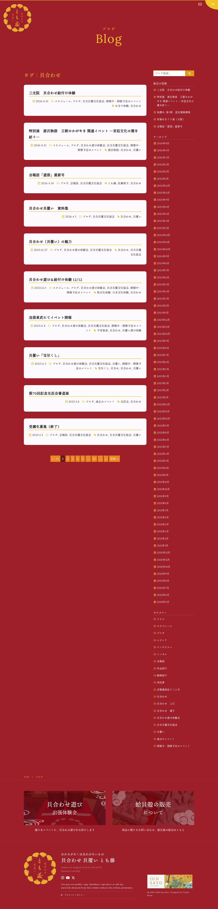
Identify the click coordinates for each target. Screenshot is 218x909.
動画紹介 (162, 675)
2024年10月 (163, 249)
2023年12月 (163, 320)
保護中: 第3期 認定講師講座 (174, 112)
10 (94, 458)
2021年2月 (163, 538)
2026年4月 (163, 157)
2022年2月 (163, 468)
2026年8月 (163, 143)
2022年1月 (163, 475)
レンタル (162, 654)
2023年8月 (163, 348)
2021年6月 (163, 517)
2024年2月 (163, 305)
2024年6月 (163, 277)
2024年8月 (163, 263)
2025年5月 (163, 214)
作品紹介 (162, 668)
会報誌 (74, 183)
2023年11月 (163, 327)
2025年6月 (163, 207)
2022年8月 (163, 432)
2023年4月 (163, 376)
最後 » (114, 458)
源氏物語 (113, 150)
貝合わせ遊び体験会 (93, 145)
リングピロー (164, 647)
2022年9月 (163, 425)
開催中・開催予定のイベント (123, 101)
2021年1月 (162, 545)
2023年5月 (163, 369)
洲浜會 (161, 682)
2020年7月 (163, 588)
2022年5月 (163, 447)
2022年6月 (163, 440)
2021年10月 (163, 489)
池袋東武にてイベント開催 (50, 317)
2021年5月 (163, 524)
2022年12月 (163, 404)
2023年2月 (163, 390)
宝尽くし (103, 368)
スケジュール (63, 101)
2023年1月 (163, 397)
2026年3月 (163, 164)
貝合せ (115, 368)
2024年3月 (163, 298)
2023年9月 (163, 341)
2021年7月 (163, 510)
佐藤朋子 (123, 183)
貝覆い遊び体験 (131, 330)
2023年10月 (163, 334)
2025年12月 (163, 185)
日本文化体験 (120, 292)
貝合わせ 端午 (166, 711)
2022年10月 (163, 418)
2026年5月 (163, 150)
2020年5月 (163, 602)
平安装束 (102, 330)
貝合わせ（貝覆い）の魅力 (50, 241)
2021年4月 (163, 531)
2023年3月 (163, 383)
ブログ (77, 101)
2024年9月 (163, 256)
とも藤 (112, 183)
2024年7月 (163, 270)
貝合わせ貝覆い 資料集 (48, 208)
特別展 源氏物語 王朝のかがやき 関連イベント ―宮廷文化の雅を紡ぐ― (175, 101)
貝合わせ (135, 106)
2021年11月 (163, 482)
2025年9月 (163, 199)
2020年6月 (163, 595)
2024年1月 (163, 312)
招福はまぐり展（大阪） (171, 119)
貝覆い (137, 150)
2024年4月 (163, 291)
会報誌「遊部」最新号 (47, 175)
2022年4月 (163, 454)
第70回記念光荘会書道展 (49, 393)
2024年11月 (163, 242)
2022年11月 (163, 411)
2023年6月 (163, 362)
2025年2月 (163, 228)
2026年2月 (163, 171)
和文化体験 (104, 292)
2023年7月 (163, 355)
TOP (26, 777)
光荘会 (125, 401)
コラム (161, 619)
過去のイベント (105, 401)
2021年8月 (163, 503)
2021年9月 (163, 496)
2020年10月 (163, 566)
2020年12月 (163, 552)
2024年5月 (163, 284)
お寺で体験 (122, 106)
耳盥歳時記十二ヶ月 (168, 689)
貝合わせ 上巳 (166, 703)
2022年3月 (163, 461)
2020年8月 (163, 580)
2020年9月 (163, 573)
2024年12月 (163, 235)
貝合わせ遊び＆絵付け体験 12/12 (55, 279)
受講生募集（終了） (45, 426)
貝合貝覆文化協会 (93, 101)
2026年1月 (163, 178)
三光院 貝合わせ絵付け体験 (52, 93)
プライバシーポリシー (75, 894)
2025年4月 (163, 221)
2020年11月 (163, 559)
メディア (162, 640)
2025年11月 (163, 192)
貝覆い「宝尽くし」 (45, 355)
